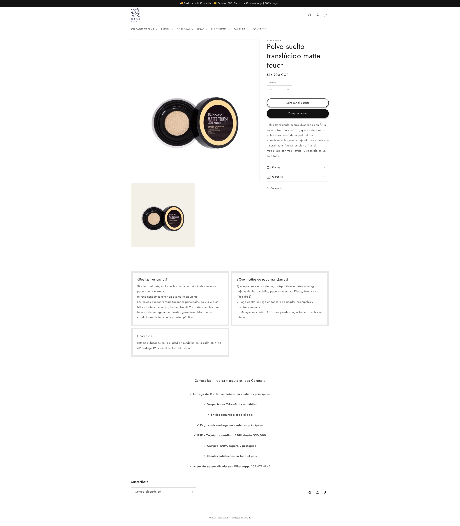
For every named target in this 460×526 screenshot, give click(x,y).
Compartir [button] (276, 188)
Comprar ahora (298, 113)
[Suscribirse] (192, 492)
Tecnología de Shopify (240, 517)
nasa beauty (223, 517)
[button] (144, 29)
